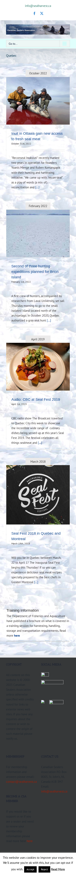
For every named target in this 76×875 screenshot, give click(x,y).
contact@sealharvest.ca (21, 781)
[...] (37, 187)
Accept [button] (30, 869)
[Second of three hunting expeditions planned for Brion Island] (38, 233)
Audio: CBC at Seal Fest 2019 (35, 399)
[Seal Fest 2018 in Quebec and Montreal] (38, 494)
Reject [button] (44, 869)
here (30, 841)
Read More (58, 869)
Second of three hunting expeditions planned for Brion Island (35, 271)
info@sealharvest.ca (38, 6)
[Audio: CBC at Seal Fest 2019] (38, 367)
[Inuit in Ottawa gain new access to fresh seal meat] (38, 101)
